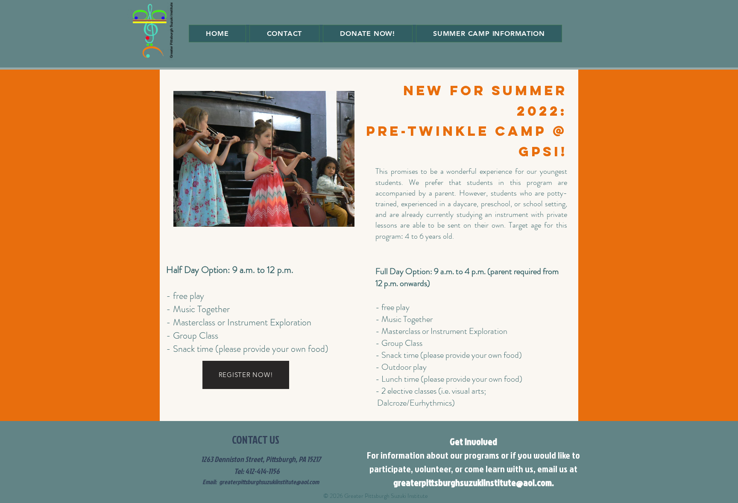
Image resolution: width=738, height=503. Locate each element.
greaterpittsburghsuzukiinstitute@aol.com (269, 481)
